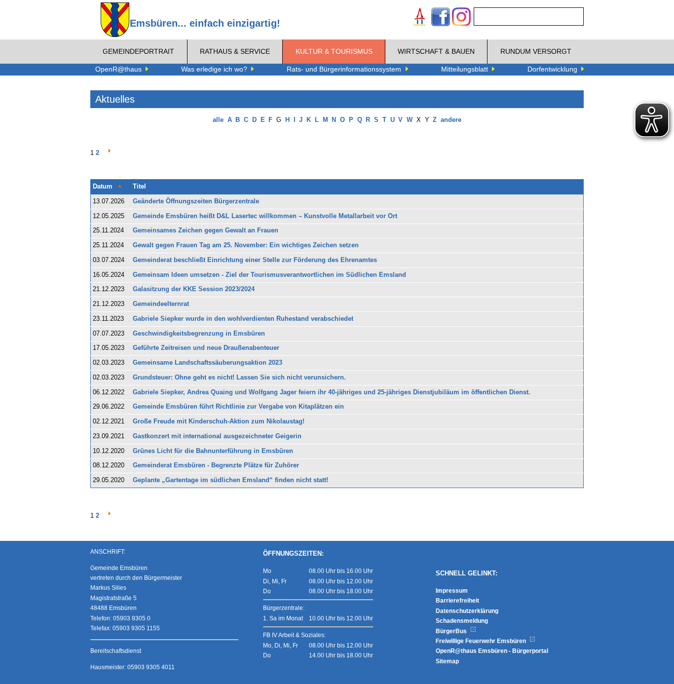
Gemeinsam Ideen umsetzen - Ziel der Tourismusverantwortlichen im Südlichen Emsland (269, 274)
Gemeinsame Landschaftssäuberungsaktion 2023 (207, 362)
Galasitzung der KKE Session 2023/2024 (194, 289)
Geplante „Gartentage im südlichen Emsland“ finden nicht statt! (230, 480)
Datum (102, 186)
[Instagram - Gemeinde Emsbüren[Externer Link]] (461, 18)
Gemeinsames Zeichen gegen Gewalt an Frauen (205, 230)
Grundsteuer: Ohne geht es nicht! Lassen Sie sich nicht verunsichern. (239, 377)
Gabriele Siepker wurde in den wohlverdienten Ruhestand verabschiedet (243, 318)
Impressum (452, 590)
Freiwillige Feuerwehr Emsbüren (481, 641)
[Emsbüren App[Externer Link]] (420, 18)
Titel (139, 186)
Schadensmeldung (462, 620)
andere (451, 119)
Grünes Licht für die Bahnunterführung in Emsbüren (213, 451)
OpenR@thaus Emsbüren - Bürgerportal (492, 650)
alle (218, 119)
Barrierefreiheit (457, 600)
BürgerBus (452, 631)
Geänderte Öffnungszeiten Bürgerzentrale (196, 201)
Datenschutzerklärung (467, 611)
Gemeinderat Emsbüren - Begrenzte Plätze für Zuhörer (216, 465)
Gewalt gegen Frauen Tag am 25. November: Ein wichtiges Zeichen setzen (246, 245)
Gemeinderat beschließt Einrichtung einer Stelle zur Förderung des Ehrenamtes (255, 260)
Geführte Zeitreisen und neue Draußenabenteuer (206, 347)
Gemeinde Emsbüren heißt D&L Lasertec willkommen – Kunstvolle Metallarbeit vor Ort (265, 216)
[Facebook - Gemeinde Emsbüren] (440, 18)
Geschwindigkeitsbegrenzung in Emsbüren (199, 333)
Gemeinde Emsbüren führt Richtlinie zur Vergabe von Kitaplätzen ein (238, 406)
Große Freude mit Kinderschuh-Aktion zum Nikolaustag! (218, 421)
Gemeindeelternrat (161, 304)
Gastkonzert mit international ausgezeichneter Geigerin (217, 436)
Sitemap (447, 661)
